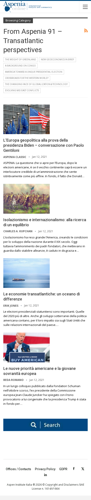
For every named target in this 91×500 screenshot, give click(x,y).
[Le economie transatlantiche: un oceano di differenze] (26, 273)
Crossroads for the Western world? (26, 78)
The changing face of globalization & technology (36, 84)
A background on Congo (20, 66)
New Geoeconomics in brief (57, 59)
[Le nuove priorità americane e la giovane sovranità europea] (26, 347)
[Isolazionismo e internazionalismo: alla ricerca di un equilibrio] (26, 198)
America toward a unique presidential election (33, 72)
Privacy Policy (45, 469)
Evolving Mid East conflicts (22, 90)
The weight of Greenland (20, 59)
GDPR (63, 469)
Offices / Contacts (18, 469)
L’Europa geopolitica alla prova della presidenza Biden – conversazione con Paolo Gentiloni (43, 145)
